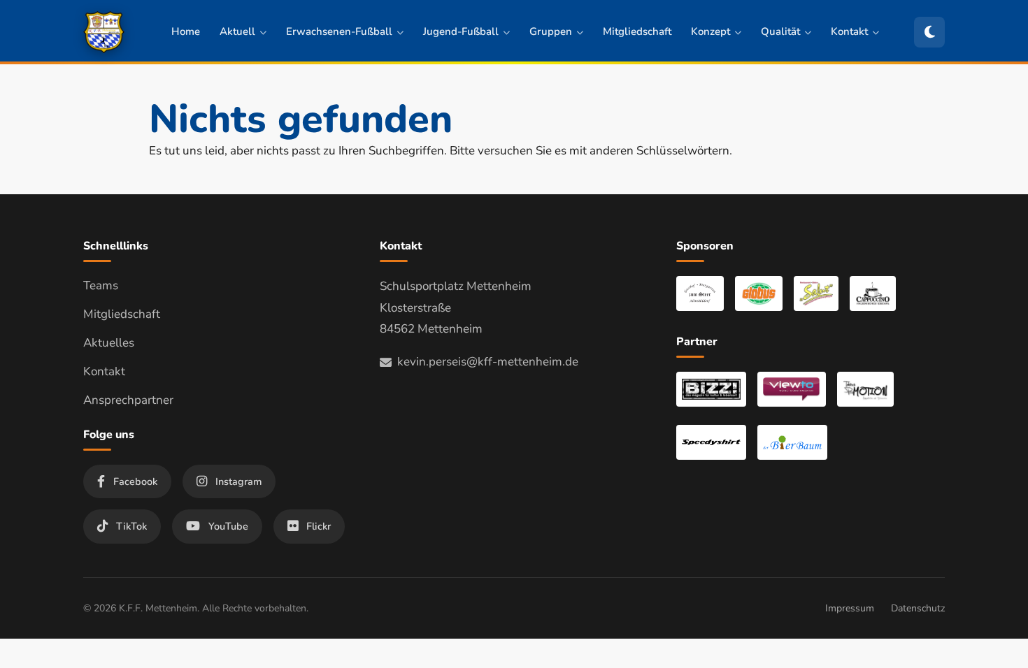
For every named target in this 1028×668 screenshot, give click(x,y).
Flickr (318, 526)
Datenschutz (918, 608)
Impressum (849, 608)
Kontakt (849, 31)
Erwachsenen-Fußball (339, 31)
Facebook (135, 481)
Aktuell (237, 31)
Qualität (780, 31)
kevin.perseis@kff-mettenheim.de (487, 362)
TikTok (131, 526)
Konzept (710, 31)
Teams (100, 285)
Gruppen (550, 31)
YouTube (228, 526)
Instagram (238, 481)
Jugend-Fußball (461, 31)
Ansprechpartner (128, 400)
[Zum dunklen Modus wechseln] (929, 32)
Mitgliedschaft (637, 31)
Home (185, 31)
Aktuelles (108, 343)
